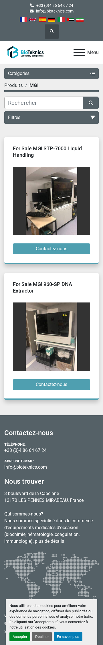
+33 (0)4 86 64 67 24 (54, 5)
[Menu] (79, 52)
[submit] (91, 103)
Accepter (20, 636)
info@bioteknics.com (55, 11)
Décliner (42, 636)
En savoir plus (68, 636)
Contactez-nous (51, 248)
